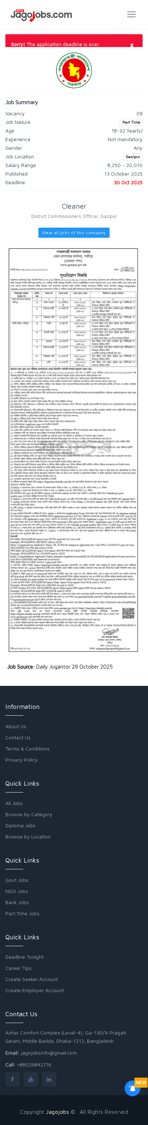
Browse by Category (28, 814)
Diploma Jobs (20, 825)
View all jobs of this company (74, 232)
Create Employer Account (34, 990)
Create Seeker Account (31, 979)
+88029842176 (34, 1064)
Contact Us (18, 737)
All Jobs (14, 803)
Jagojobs (57, 1112)
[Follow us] (12, 1079)
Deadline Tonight (24, 957)
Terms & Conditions (27, 748)
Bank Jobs (17, 902)
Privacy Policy (21, 760)
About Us (15, 726)
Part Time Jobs (22, 913)
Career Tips (18, 968)
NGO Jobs (16, 891)
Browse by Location (28, 836)
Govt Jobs (16, 880)
